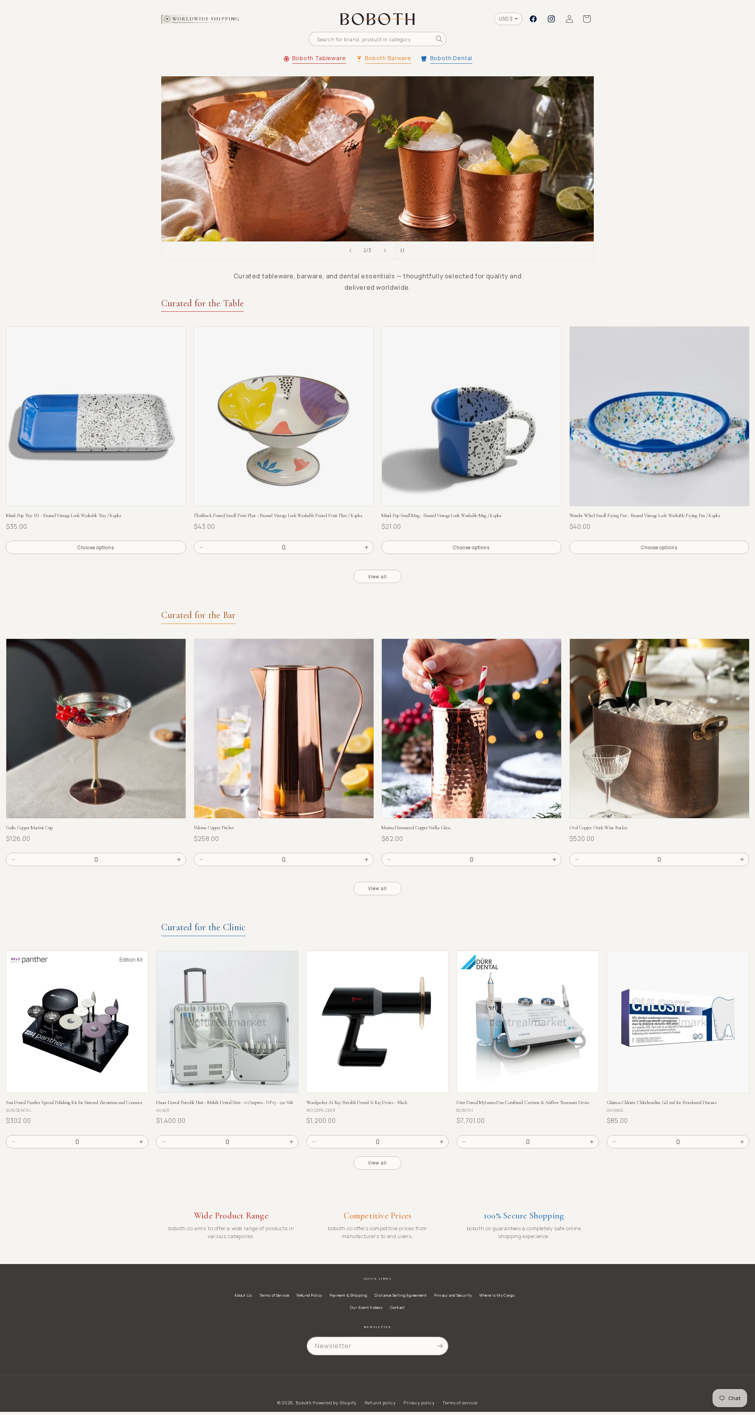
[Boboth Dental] (377, 158)
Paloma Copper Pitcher (214, 828)
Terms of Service (274, 1295)
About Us (243, 1295)
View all (377, 577)
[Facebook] (533, 19)
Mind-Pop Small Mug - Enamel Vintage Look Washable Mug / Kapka (441, 516)
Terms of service (460, 1403)
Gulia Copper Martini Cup (29, 828)
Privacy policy (419, 1403)
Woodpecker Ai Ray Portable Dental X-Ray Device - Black (356, 1103)
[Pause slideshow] (404, 250)
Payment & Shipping (348, 1295)
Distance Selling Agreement (400, 1295)
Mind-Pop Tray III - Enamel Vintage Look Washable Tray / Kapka (63, 516)
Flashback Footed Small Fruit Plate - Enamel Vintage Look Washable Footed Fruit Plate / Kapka (278, 516)
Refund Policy (309, 1295)
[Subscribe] (439, 1346)
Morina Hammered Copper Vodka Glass (415, 828)
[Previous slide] (350, 250)
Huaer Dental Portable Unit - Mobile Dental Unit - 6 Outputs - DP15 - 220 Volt (224, 1103)
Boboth (303, 1403)
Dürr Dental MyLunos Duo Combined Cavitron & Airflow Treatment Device (523, 1103)
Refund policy (380, 1403)
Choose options (95, 547)
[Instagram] (551, 19)
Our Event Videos (366, 1307)
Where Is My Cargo (497, 1295)
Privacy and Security (453, 1295)
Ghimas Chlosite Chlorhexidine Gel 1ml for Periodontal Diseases (661, 1103)
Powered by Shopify (335, 1403)
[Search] (439, 39)
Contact (397, 1307)
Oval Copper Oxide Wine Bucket (598, 828)
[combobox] (377, 39)
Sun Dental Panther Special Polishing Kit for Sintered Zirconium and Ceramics (74, 1103)
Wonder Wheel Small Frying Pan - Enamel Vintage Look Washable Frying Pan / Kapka (644, 516)
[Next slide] (385, 250)
